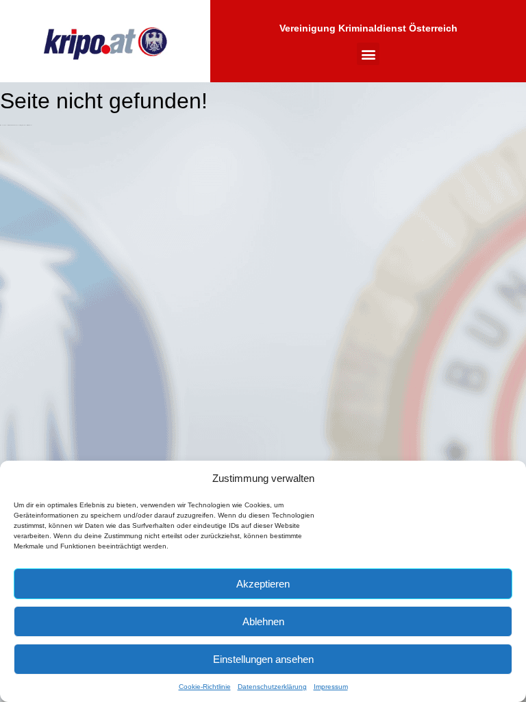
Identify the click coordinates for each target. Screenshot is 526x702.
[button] (368, 54)
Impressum (331, 686)
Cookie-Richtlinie (205, 686)
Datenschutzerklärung (272, 686)
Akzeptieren (263, 584)
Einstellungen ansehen (263, 659)
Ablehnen (263, 621)
